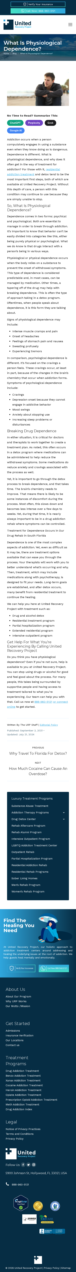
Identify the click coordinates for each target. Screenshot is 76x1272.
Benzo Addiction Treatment (23, 1075)
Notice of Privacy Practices (23, 1129)
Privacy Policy (15, 1138)
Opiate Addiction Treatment (23, 1095)
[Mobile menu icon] (70, 24)
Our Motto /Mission (18, 1006)
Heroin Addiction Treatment (23, 1090)
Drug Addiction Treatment (22, 1071)
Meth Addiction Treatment (22, 1104)
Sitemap (66, 1268)
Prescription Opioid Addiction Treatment (31, 1099)
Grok (50, 122)
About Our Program (18, 996)
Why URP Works (16, 1001)
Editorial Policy (49, 724)
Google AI (16, 130)
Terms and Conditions (20, 1134)
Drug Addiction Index (19, 1109)
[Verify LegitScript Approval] (21, 1210)
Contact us (12, 1045)
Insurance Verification (19, 1035)
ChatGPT (15, 122)
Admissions (13, 1030)
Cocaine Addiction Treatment (24, 1085)
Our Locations (15, 1040)
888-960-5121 (43, 701)
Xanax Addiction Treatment (23, 1080)
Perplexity (34, 122)
